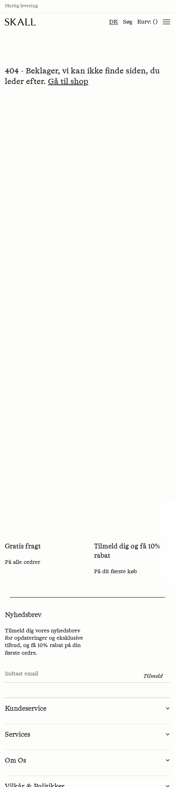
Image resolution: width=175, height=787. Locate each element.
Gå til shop (68, 81)
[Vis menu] (166, 22)
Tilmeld (153, 676)
